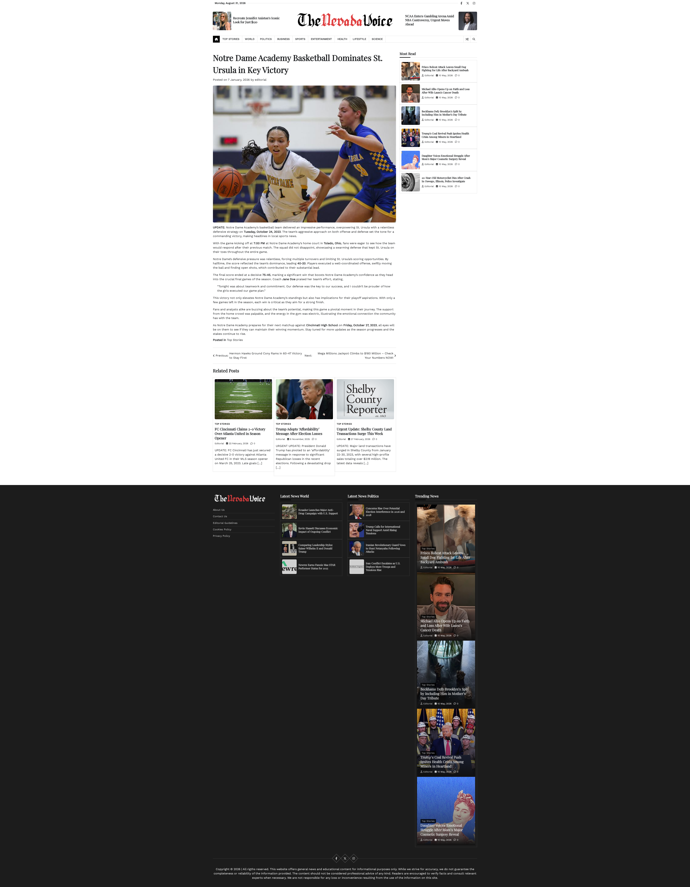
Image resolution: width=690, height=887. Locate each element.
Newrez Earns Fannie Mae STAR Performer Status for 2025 (316, 566)
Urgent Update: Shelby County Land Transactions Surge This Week (364, 431)
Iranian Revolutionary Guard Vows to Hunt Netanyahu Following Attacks (385, 548)
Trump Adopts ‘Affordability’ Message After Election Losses (299, 431)
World (249, 39)
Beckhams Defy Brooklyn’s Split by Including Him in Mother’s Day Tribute (444, 113)
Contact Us (220, 516)
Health (342, 39)
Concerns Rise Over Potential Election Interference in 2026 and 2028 (385, 512)
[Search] (473, 39)
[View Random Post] (467, 39)
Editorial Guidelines (225, 522)
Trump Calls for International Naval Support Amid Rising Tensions (383, 530)
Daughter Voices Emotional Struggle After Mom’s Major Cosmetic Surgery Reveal (446, 157)
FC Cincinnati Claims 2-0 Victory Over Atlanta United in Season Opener (240, 433)
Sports (300, 39)
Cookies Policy (222, 529)
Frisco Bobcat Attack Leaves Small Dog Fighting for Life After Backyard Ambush (445, 68)
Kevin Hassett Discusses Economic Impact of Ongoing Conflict (318, 530)
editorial (260, 79)
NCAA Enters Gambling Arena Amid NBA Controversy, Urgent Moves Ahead (429, 20)
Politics (266, 39)
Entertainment (321, 39)
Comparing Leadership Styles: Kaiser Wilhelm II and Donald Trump (315, 548)
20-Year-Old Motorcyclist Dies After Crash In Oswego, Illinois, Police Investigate (446, 179)
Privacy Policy (221, 535)
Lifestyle (359, 39)
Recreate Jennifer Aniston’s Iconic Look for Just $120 (256, 20)
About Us (219, 509)
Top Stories (230, 39)
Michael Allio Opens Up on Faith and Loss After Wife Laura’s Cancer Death (446, 90)
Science (377, 39)
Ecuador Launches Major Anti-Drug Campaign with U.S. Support (318, 511)
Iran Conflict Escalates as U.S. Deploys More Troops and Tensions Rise (383, 567)
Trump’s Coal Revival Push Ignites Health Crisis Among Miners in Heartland (445, 135)
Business (283, 39)
